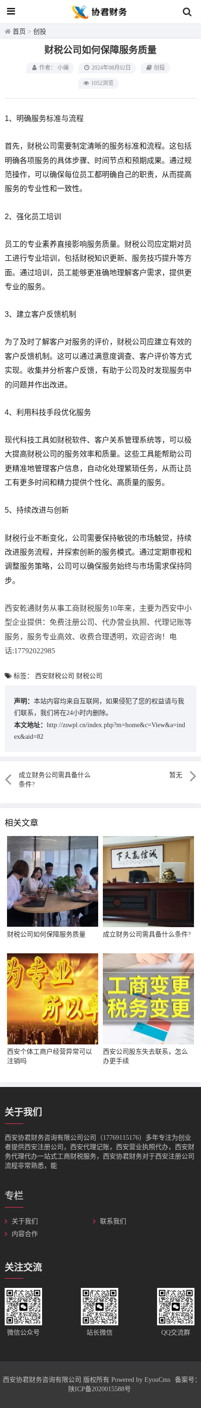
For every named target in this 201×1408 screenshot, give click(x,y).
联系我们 (113, 1221)
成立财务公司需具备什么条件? (147, 934)
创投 (39, 31)
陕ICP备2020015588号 (99, 1389)
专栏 (14, 1196)
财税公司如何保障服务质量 (46, 934)
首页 (19, 31)
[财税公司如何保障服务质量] (52, 881)
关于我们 (25, 1221)
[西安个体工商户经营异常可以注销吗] (52, 998)
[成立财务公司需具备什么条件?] (148, 881)
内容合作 (25, 1233)
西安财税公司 (54, 675)
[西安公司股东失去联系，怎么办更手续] (148, 998)
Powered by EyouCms (139, 1379)
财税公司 (89, 675)
